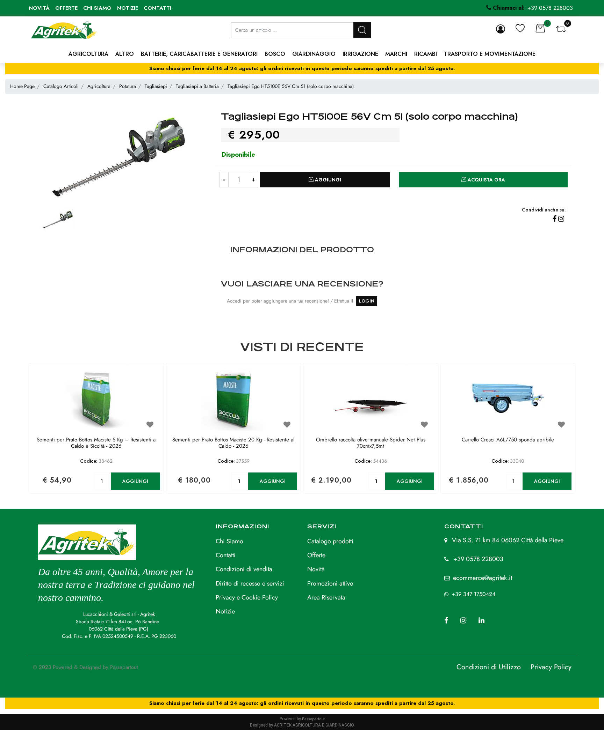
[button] (362, 30)
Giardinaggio (314, 54)
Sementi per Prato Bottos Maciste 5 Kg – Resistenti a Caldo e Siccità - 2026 (96, 443)
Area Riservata (326, 597)
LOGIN (366, 301)
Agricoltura (88, 54)
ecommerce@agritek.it (482, 577)
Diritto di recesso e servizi (250, 583)
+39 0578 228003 (478, 559)
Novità (39, 8)
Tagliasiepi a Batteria (197, 86)
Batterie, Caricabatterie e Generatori (199, 54)
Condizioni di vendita (244, 569)
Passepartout (124, 667)
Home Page (22, 86)
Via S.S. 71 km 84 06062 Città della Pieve (507, 540)
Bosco (275, 54)
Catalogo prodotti (330, 541)
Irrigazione (360, 54)
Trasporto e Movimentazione (489, 54)
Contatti (157, 8)
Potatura (127, 86)
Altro (124, 54)
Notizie (127, 8)
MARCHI (396, 54)
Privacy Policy (551, 667)
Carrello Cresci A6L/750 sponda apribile (508, 440)
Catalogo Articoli (61, 86)
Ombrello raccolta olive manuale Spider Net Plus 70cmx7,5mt (370, 443)
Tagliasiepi (156, 86)
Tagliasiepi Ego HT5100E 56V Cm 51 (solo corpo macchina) (291, 86)
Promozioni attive (330, 583)
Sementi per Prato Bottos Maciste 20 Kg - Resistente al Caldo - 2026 (233, 443)
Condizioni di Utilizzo (488, 667)
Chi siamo (97, 8)
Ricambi (425, 54)
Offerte (66, 8)
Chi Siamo (229, 541)
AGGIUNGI (135, 481)
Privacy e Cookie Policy (247, 597)
